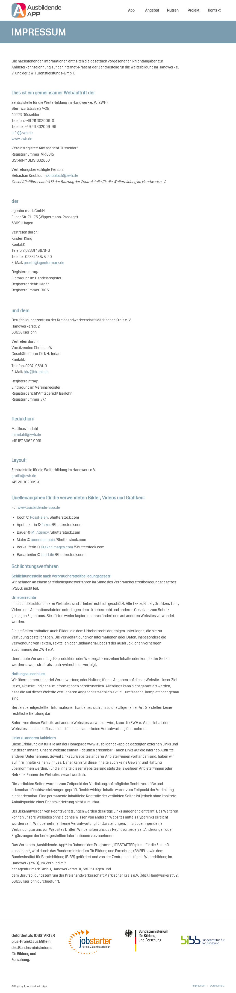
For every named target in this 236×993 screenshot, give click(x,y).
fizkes (46, 524)
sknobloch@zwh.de (62, 175)
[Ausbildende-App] (36, 10)
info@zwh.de (22, 133)
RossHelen (39, 517)
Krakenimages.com (57, 547)
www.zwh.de (22, 139)
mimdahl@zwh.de (26, 434)
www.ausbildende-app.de (39, 507)
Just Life (47, 554)
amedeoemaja (43, 539)
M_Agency (40, 532)
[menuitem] (131, 10)
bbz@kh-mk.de (36, 372)
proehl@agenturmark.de (44, 262)
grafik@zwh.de (24, 476)
